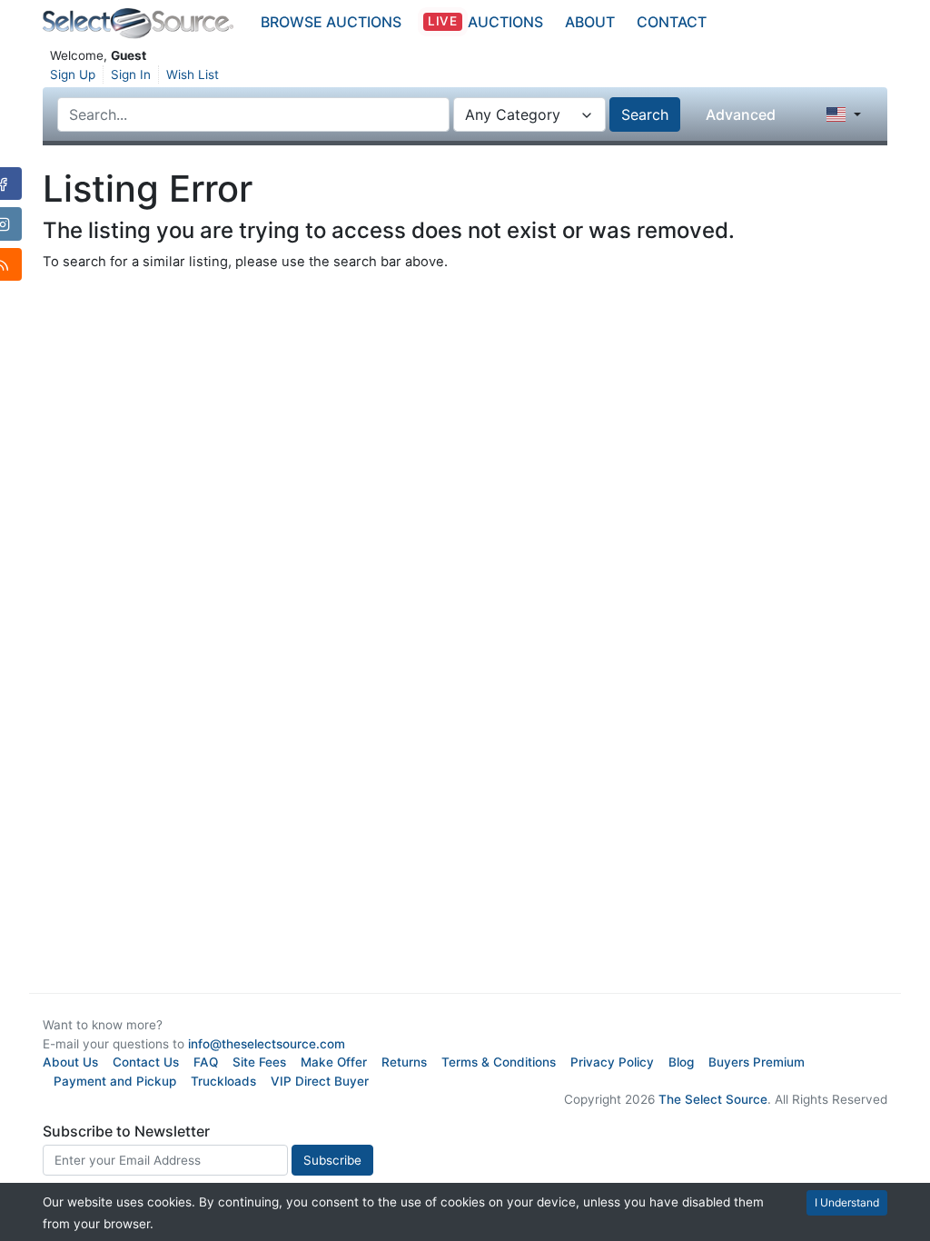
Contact (672, 22)
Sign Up (72, 74)
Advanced (741, 114)
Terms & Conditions (498, 1062)
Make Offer (334, 1062)
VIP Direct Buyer (320, 1081)
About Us (70, 1062)
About (590, 22)
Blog (681, 1062)
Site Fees (259, 1062)
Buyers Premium (756, 1062)
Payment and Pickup (115, 1081)
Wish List (192, 74)
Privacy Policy (612, 1062)
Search (644, 114)
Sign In (131, 74)
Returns (404, 1062)
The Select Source (712, 1099)
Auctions (485, 22)
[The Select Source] (138, 24)
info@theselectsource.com (266, 1044)
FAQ (205, 1062)
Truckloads (223, 1081)
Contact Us (146, 1062)
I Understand (847, 1202)
